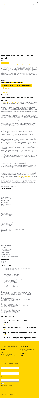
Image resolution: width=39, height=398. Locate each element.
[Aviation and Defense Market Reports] (8, 2)
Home (1, 4)
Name (2, 365)
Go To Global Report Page (7, 85)
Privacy (18, 392)
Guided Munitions (31, 64)
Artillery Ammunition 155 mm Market (10, 4)
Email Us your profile (4, 349)
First (1, 371)
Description (5, 87)
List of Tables (5, 91)
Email (2, 378)
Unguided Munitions (8, 66)
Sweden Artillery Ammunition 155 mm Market (11, 102)
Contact (6, 392)
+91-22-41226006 (25, 350)
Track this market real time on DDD (23, 85)
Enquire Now (4, 63)
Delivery (32, 392)
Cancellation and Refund (25, 392)
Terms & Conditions (12, 392)
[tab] (20, 87)
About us (2, 392)
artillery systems (24, 64)
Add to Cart (3, 80)
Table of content (6, 88)
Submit (2, 383)
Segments (5, 89)
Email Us (29, 350)
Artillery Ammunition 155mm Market (24, 176)
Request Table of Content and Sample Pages (12, 82)
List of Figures (5, 92)
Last (1, 376)
